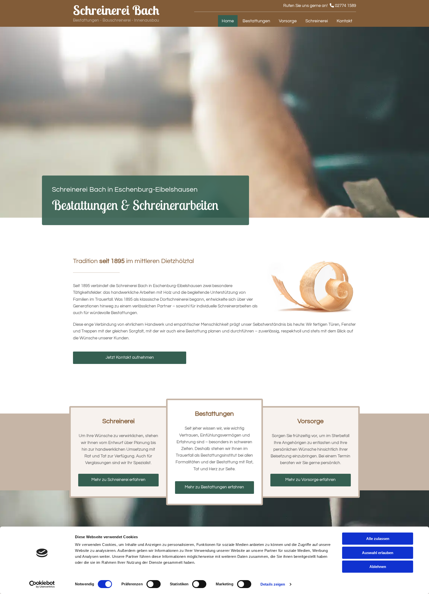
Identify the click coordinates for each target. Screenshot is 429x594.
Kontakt (344, 21)
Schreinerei (316, 21)
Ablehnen (377, 566)
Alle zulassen (377, 538)
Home (228, 21)
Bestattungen (256, 21)
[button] (129, 358)
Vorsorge (288, 21)
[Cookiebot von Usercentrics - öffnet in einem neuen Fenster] (42, 584)
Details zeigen (272, 584)
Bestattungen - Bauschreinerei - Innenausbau (116, 20)
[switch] (153, 584)
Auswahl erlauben (377, 553)
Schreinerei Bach (116, 10)
